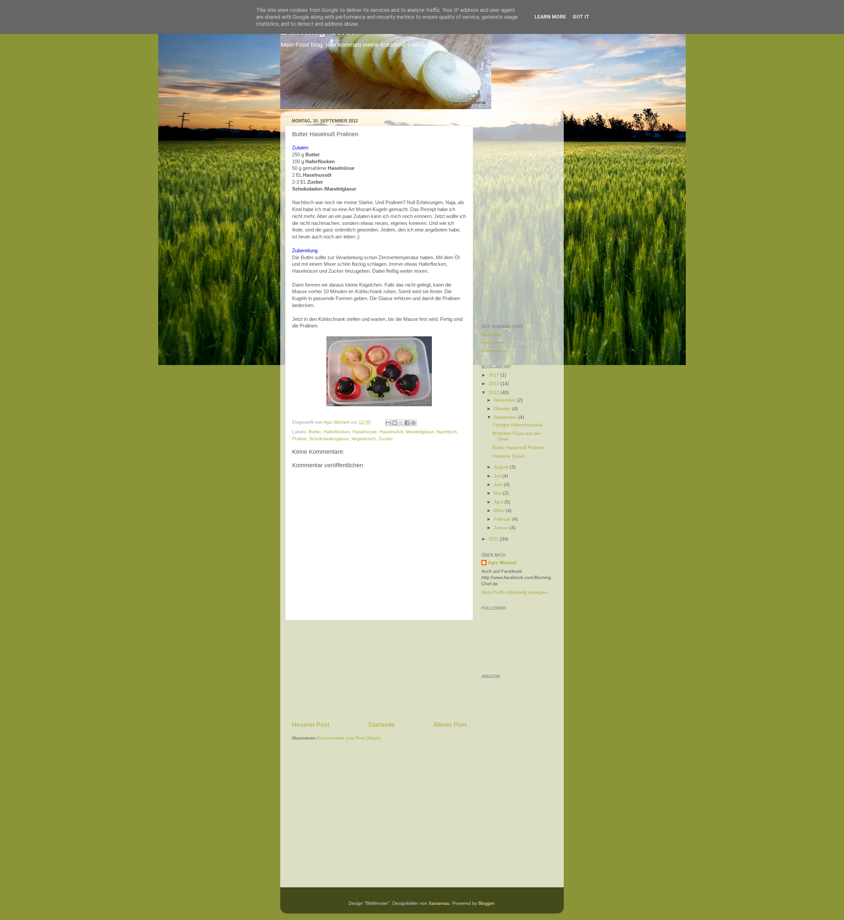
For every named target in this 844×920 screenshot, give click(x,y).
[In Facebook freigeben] (407, 422)
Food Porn (492, 342)
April (499, 502)
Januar (502, 527)
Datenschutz (494, 350)
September (506, 417)
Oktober (503, 408)
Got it (581, 17)
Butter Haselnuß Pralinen (519, 447)
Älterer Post (450, 724)
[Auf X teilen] (401, 422)
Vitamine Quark (509, 456)
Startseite (381, 724)
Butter (315, 431)
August (502, 467)
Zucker (385, 438)
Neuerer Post (310, 724)
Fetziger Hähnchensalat (517, 424)
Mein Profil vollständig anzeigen (514, 592)
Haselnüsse (364, 431)
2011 (494, 539)
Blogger (486, 903)
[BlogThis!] (394, 422)
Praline (299, 438)
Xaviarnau (439, 903)
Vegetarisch (363, 438)
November (505, 400)
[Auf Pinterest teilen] (413, 422)
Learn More (550, 17)
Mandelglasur (420, 431)
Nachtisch (447, 431)
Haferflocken (336, 431)
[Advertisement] (379, 670)
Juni (499, 484)
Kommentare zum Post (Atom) (348, 738)
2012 (494, 392)
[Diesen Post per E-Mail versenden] (388, 422)
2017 (494, 375)
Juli (498, 476)
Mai (498, 493)
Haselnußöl (391, 431)
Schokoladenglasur (329, 438)
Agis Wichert (502, 562)
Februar (503, 519)
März (500, 510)
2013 (494, 383)
